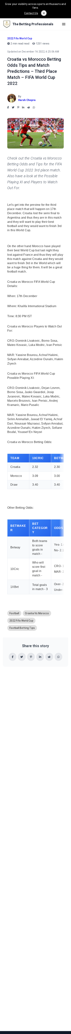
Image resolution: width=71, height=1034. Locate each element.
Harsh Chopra (27, 100)
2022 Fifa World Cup (19, 38)
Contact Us (31, 13)
